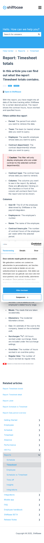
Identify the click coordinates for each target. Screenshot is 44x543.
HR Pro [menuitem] (7, 450)
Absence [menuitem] (8, 440)
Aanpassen (20, 297)
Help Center (8, 51)
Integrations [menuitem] (12, 490)
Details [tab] (22, 251)
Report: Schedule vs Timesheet (15, 407)
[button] (39, 420)
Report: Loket (8, 401)
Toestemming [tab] (8, 251)
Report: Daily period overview (14, 413)
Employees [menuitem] (9, 425)
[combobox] (20, 34)
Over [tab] (36, 251)
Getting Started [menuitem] (10, 420)
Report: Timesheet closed (13, 389)
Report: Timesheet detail (12, 395)
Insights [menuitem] (10, 485)
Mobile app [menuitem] (9, 499)
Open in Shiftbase (12, 92)
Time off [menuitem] (10, 480)
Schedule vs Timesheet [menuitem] (17, 475)
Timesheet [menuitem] (8, 435)
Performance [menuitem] (10, 445)
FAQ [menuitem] (6, 505)
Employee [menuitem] (11, 470)
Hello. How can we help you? (21, 29)
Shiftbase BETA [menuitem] (11, 514)
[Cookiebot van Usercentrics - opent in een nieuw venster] (31, 244)
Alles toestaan (22, 290)
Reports (21, 51)
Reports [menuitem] (7, 455)
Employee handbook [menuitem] (13, 509)
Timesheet (34, 51)
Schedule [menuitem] (8, 430)
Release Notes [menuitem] (10, 519)
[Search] (39, 34)
